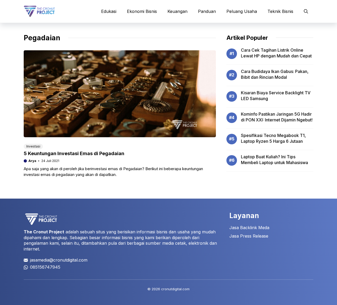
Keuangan (177, 11)
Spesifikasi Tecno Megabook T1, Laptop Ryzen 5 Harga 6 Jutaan (273, 138)
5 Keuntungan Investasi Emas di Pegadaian (74, 153)
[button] (306, 11)
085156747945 (45, 267)
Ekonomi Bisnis (142, 11)
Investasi (33, 146)
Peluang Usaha (241, 11)
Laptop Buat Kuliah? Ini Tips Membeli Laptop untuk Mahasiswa (274, 159)
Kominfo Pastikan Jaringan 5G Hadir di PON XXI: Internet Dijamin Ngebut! (277, 116)
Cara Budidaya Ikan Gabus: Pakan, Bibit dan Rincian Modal (275, 74)
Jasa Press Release (248, 236)
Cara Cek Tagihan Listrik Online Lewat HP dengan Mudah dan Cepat (276, 52)
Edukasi (108, 11)
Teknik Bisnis (280, 11)
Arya (32, 161)
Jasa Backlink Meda (249, 227)
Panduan (207, 11)
